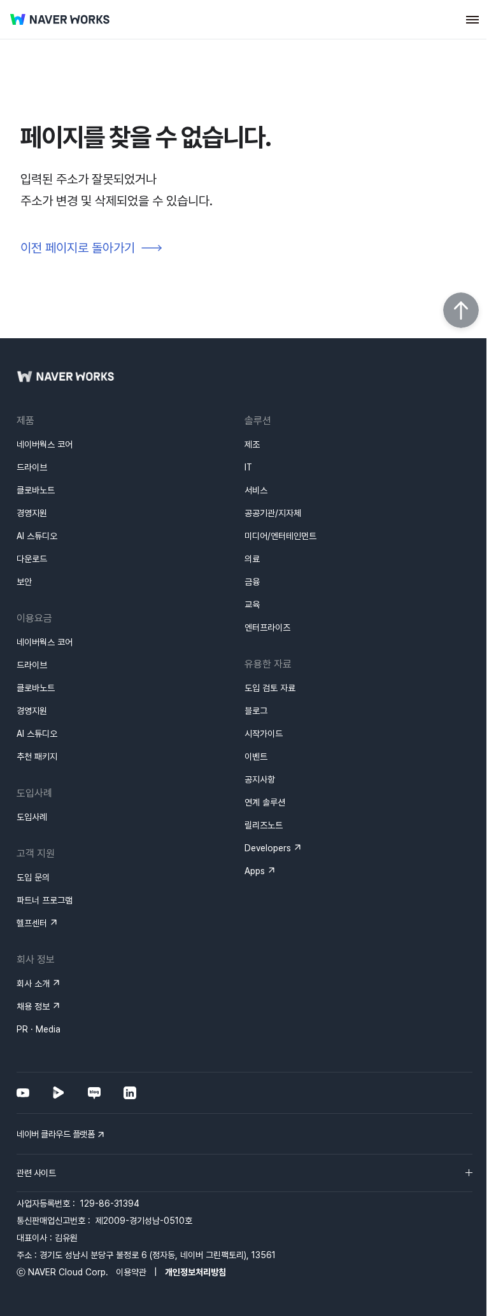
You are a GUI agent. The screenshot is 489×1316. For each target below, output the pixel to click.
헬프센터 (32, 923)
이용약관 (131, 1272)
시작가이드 (263, 734)
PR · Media (38, 1029)
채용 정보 (33, 1006)
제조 (252, 444)
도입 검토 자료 (269, 688)
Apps (254, 871)
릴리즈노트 (263, 825)
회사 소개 (33, 983)
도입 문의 (33, 877)
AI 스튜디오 (37, 536)
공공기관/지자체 (272, 513)
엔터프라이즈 (267, 627)
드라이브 (32, 467)
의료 (252, 559)
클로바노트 (36, 490)
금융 (252, 582)
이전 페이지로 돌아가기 (77, 248)
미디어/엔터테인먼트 (280, 536)
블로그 (255, 711)
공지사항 (259, 779)
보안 (24, 582)
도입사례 (32, 817)
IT (248, 467)
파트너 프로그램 (45, 900)
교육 (252, 605)
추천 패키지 (37, 756)
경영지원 (32, 513)
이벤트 (255, 756)
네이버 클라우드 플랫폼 (55, 1134)
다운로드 (32, 559)
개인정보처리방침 (195, 1272)
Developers (267, 848)
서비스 (255, 490)
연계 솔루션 (264, 802)
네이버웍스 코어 (45, 444)
